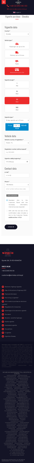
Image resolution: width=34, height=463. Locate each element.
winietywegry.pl (22, 446)
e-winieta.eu (17, 387)
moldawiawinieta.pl (10, 400)
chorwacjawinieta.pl (21, 381)
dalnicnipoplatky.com (22, 384)
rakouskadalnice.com (23, 403)
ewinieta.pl (20, 391)
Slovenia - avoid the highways (13, 318)
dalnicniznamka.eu (11, 385)
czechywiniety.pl (10, 384)
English (17, 12)
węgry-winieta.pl (22, 447)
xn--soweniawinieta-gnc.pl (17, 450)
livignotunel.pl (22, 394)
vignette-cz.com (11, 415)
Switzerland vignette (11, 325)
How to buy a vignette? (11, 297)
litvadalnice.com (12, 393)
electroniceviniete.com (11, 390)
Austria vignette (9, 321)
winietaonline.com (11, 437)
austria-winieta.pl (11, 375)
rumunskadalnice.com (23, 405)
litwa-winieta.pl (22, 393)
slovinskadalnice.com (11, 408)
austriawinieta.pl (22, 375)
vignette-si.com (13, 418)
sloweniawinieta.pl (23, 409)
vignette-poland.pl (11, 416)
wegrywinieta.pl (24, 422)
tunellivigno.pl (23, 412)
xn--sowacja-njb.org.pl (17, 449)
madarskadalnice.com (9, 399)
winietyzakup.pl (11, 447)
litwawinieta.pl (12, 394)
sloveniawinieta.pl (10, 406)
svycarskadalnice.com (10, 410)
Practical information (11, 294)
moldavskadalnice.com (24, 399)
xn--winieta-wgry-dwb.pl (17, 455)
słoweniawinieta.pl (12, 412)
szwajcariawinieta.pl (24, 410)
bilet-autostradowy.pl (10, 377)
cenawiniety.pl (24, 379)
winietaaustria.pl (21, 428)
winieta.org (11, 428)
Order (10, 227)
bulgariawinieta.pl (23, 378)
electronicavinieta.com (20, 388)
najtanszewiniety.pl (23, 400)
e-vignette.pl (8, 387)
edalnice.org (25, 387)
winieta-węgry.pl (22, 427)
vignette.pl (22, 418)
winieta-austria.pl (11, 424)
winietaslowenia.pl (23, 440)
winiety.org (27, 443)
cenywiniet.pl (10, 381)
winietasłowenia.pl (23, 441)
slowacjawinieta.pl (11, 409)
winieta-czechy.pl (23, 424)
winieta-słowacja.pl (22, 425)
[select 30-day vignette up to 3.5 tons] (17, 120)
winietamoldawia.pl (22, 436)
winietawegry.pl (8, 443)
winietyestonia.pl (11, 446)
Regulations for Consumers (13, 307)
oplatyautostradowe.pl (11, 402)
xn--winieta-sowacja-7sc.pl (17, 453)
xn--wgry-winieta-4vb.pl (17, 452)
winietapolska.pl (23, 437)
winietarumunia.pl (11, 439)
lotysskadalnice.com (22, 397)
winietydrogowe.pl (9, 444)
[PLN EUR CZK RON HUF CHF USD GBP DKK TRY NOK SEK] (16, 125)
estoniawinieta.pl (24, 390)
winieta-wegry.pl (11, 427)
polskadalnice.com (10, 403)
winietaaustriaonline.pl (17, 430)
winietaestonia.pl (12, 434)
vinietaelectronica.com (17, 421)
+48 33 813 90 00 (18, 6)
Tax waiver (8, 314)
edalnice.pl (10, 388)
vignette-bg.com (22, 413)
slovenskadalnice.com (23, 406)
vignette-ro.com (23, 416)
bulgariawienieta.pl (11, 378)
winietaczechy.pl (23, 433)
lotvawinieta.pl (23, 396)
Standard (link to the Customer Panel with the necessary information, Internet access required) (18, 203)
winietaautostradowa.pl (11, 431)
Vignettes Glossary (10, 336)
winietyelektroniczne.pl (23, 444)
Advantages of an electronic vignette (15, 310)
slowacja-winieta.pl (24, 408)
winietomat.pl (18, 443)
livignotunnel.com (12, 396)
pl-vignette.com (24, 402)
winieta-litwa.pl (11, 425)
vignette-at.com (11, 413)
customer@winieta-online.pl (17, 9)
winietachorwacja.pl (11, 433)
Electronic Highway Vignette (13, 286)
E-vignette (8, 332)
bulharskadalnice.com (12, 379)
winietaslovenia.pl (23, 439)
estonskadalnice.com (10, 391)
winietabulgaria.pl (24, 431)
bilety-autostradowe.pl (23, 377)
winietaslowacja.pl (11, 440)
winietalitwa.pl (23, 434)
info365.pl (27, 391)
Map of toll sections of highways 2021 (15, 290)
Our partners (8, 329)
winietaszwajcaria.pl (11, 441)
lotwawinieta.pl (10, 397)
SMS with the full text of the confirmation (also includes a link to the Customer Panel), (18, 214)
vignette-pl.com (22, 415)
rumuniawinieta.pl (10, 405)
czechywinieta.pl (22, 382)
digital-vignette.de (23, 385)
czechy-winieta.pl (11, 382)
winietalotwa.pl (10, 436)
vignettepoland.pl (14, 419)
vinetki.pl (22, 419)
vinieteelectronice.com (11, 422)
